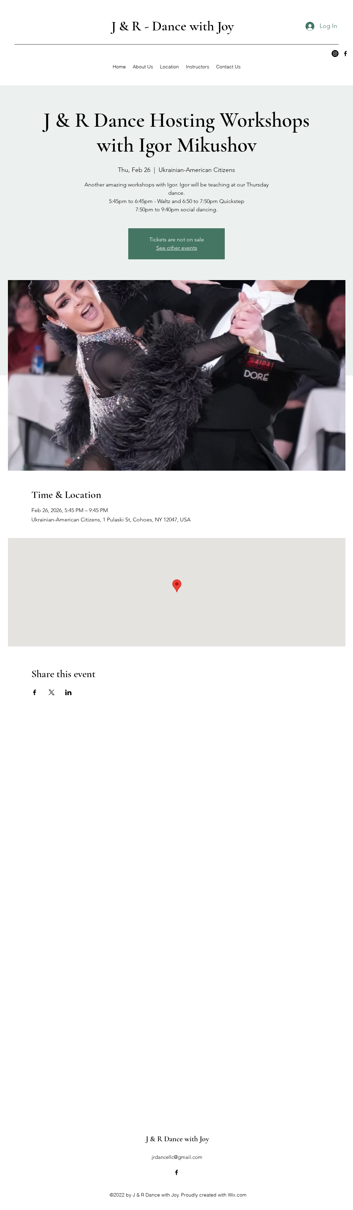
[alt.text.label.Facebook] (345, 53)
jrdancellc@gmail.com (177, 1157)
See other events (176, 247)
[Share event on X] (51, 692)
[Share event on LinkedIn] (68, 692)
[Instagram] (335, 53)
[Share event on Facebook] (34, 692)
